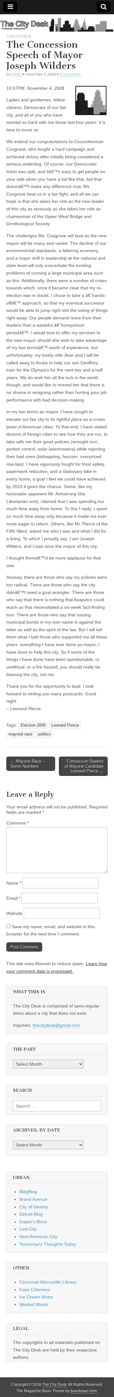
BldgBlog (28, 1191)
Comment (17, 823)
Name (13, 883)
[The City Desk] (57, 23)
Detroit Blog (31, 1214)
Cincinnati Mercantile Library (47, 1282)
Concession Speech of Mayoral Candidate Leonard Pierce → (84, 766)
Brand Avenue (33, 1199)
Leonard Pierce (65, 725)
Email (13, 898)
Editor (16, 74)
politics (44, 734)
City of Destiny (33, 1206)
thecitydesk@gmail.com (56, 1025)
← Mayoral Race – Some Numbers (27, 764)
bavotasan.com (84, 1391)
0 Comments (70, 74)
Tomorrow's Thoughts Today (47, 1244)
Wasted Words (33, 1304)
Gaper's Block (33, 1221)
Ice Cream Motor (36, 1296)
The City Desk (54, 1384)
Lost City (28, 1228)
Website (14, 913)
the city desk (18, 36)
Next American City (38, 1236)
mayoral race (20, 734)
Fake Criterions (34, 1289)
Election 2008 (33, 725)
